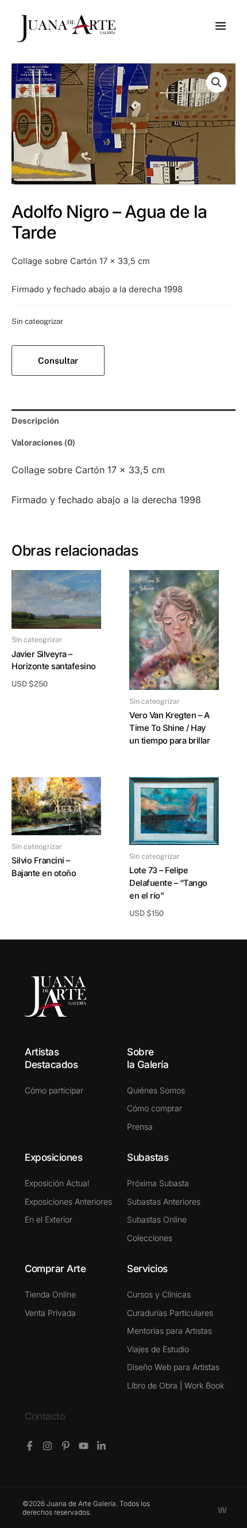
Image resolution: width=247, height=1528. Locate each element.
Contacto (45, 1416)
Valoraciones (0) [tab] (43, 442)
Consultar (58, 360)
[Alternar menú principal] (221, 26)
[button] (216, 82)
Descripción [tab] (35, 420)
